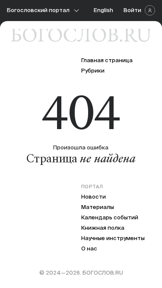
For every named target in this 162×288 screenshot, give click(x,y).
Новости (93, 196)
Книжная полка (102, 228)
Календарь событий (109, 217)
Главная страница (107, 60)
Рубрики (93, 70)
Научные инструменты (113, 238)
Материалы (97, 207)
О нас (89, 248)
